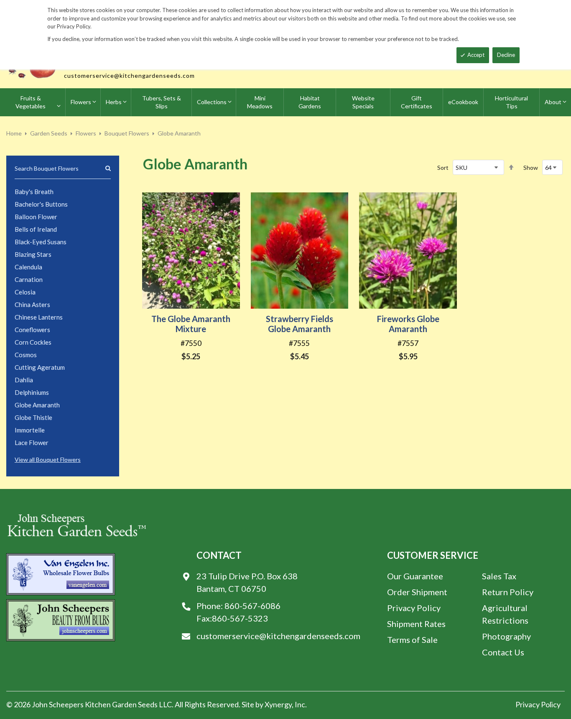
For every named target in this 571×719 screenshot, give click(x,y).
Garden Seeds (48, 133)
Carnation (29, 279)
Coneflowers (32, 329)
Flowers (86, 133)
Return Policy (507, 592)
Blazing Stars (33, 254)
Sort (443, 167)
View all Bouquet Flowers (48, 459)
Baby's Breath (34, 191)
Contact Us (503, 652)
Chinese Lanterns (39, 317)
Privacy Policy (414, 608)
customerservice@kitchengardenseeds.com (129, 75)
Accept (475, 54)
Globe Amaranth (37, 405)
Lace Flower (31, 442)
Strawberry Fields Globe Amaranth (299, 324)
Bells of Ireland (36, 229)
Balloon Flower (36, 216)
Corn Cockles (33, 342)
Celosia (25, 292)
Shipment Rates (416, 624)
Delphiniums (32, 392)
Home (14, 133)
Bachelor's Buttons (41, 204)
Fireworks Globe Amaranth (408, 324)
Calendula (28, 267)
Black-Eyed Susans (40, 242)
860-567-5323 (240, 618)
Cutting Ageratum (40, 367)
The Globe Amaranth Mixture (190, 324)
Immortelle (30, 430)
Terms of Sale (412, 640)
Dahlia (24, 380)
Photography (506, 636)
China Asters (32, 304)
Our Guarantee (415, 576)
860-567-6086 (252, 606)
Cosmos (26, 354)
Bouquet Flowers (127, 133)
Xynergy (278, 704)
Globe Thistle (33, 417)
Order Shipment (417, 592)
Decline (506, 54)
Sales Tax (499, 576)
